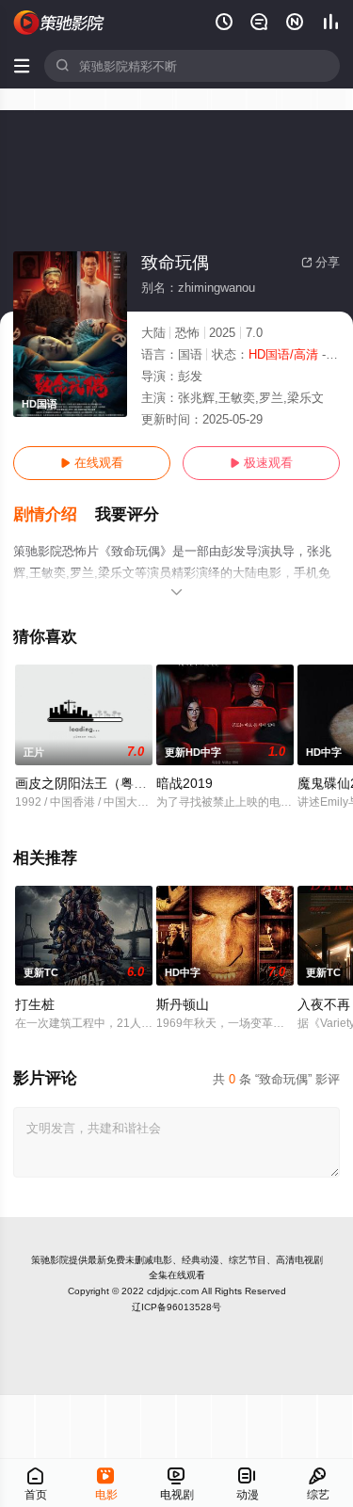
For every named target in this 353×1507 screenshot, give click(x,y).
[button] (54, 514)
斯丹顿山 (182, 1004)
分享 (320, 262)
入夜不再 (323, 1004)
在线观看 (91, 463)
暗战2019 (184, 783)
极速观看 (261, 463)
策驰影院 (50, 1260)
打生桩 (35, 1004)
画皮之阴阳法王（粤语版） (94, 783)
